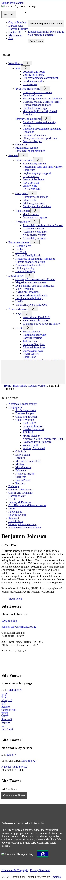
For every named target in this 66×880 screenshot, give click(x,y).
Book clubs (29, 169)
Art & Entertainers (25, 410)
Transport (13, 518)
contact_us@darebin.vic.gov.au (18, 626)
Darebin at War (16, 495)
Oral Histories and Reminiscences (27, 505)
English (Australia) (46, 14)
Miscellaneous (23, 467)
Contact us (21, 144)
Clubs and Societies (26, 416)
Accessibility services (34, 238)
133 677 (11, 754)
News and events (17, 308)
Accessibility (22, 221)
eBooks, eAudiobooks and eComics (35, 279)
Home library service (34, 163)
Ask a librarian (31, 182)
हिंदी (3, 703)
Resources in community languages (35, 258)
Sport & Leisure (17, 514)
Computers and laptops (35, 196)
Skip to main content (12, 2)
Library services (24, 159)
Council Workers (37, 385)
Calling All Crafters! (34, 363)
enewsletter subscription (36, 320)
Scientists (20, 476)
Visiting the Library (33, 74)
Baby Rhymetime (32, 337)
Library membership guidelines (40, 138)
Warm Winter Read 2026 (36, 317)
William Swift (30, 445)
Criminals (20, 451)
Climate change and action (30, 261)
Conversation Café (33, 350)
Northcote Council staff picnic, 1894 (43, 438)
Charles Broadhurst (33, 429)
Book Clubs (29, 356)
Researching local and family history (43, 166)
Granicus (56, 876)
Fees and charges (32, 141)
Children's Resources (20, 489)
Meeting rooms (31, 214)
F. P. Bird (28, 432)
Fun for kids (29, 366)
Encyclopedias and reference (31, 295)
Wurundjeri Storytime (34, 334)
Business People (24, 413)
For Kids (20, 249)
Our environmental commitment (40, 77)
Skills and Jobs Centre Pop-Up (40, 372)
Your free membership (27, 88)
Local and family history (29, 298)
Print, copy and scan (34, 203)
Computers (21, 193)
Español (5, 722)
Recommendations (18, 242)
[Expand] (27, 63)
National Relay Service (14, 766)
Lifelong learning (25, 268)
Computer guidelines (34, 134)
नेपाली (4, 712)
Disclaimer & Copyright (14, 870)
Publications (15, 511)
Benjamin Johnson (33, 426)
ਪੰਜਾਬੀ (4, 716)
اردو (3, 725)
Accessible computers (35, 231)
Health (19, 301)
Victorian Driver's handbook (31, 304)
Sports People (23, 479)
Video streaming (24, 288)
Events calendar (31, 331)
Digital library (16, 275)
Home (7, 385)
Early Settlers (22, 454)
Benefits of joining (33, 95)
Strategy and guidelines (28, 118)
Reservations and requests (37, 104)
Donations (28, 131)
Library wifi (29, 199)
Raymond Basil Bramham (37, 441)
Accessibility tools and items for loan (43, 225)
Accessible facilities (33, 228)
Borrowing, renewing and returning (42, 98)
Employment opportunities (30, 150)
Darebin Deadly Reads (28, 255)
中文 (4, 696)
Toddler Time (30, 341)
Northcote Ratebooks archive (24, 527)
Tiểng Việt (7, 728)
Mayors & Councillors (27, 460)
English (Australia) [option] (46, 33)
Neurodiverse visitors (34, 234)
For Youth (21, 252)
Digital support (31, 176)
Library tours (30, 185)
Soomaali (6, 719)
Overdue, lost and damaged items (41, 101)
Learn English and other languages (34, 285)
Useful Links (15, 521)
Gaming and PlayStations (37, 206)
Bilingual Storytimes (34, 347)
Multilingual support (26, 147)
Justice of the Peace (33, 179)
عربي (4, 693)
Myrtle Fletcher (31, 435)
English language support (37, 173)
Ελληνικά (6, 700)
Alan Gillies (29, 422)
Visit (18, 68)
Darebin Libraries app (35, 108)
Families (20, 457)
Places (11, 508)
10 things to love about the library (41, 323)
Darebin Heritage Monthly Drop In (42, 375)
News (18, 313)
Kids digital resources (27, 291)
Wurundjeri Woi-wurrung (22, 524)
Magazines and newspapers (30, 282)
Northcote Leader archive (29, 264)
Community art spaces (35, 217)
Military (19, 464)
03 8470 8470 (14, 690)
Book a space (22, 210)
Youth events (30, 369)
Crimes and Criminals (20, 492)
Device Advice (31, 353)
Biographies (19, 385)
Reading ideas (23, 245)
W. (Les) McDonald (34, 448)
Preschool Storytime (34, 344)
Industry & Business (19, 502)
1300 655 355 (9, 620)
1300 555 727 (29, 760)
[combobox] (46, 23)
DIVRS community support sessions (43, 360)
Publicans (20, 470)
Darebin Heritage (25, 271)
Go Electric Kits (31, 188)
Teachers (20, 483)
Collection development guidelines (42, 128)
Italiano (5, 706)
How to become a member (37, 92)
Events (19, 327)
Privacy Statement (40, 870)
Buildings (13, 486)
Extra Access (30, 84)
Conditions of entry (33, 81)
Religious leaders (24, 473)
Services (13, 155)
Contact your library (14, 795)
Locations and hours (34, 71)
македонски (8, 709)
